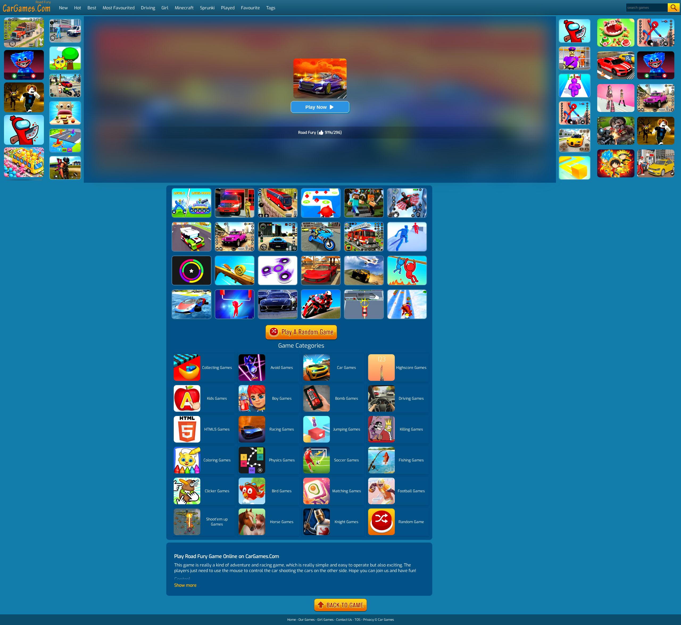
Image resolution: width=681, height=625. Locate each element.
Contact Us (344, 620)
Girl (164, 8)
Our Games (306, 620)
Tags (270, 8)
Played (228, 8)
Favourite (250, 8)
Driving (148, 8)
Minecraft (184, 8)
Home (291, 620)
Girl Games (325, 620)
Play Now (316, 107)
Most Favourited (119, 8)
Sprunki (207, 8)
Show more (185, 585)
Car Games (386, 620)
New (63, 8)
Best (92, 8)
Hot (77, 8)
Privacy (368, 620)
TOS (357, 620)
